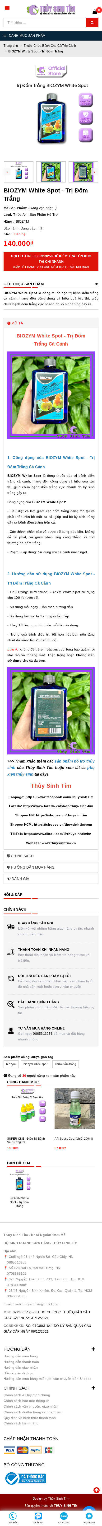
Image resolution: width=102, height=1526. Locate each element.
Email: (9, 1304)
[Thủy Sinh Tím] (51, 9)
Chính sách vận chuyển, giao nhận (31, 1406)
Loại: (8, 214)
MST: (8, 1312)
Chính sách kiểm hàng (21, 1423)
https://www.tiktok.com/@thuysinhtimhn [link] (57, 834)
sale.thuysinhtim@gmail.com (37, 1304)
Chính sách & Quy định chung (27, 1395)
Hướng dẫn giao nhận (21, 1367)
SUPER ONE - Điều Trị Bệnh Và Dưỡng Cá (26, 1140)
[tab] (51, 323)
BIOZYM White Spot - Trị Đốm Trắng (19, 1202)
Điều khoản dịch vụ (18, 1373)
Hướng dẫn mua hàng (21, 1356)
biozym (11, 1064)
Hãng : (9, 221)
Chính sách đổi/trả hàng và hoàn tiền (32, 1412)
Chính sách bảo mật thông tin (27, 1401)
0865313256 (43, 1033)
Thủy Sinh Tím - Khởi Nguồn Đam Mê (34, 1235)
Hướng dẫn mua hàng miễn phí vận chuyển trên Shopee (48, 1379)
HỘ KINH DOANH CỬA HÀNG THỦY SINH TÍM (40, 1243)
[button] (51, 323)
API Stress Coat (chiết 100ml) (74, 1138)
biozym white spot (35, 1064)
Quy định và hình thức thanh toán (30, 1418)
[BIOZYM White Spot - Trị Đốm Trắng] (19, 1181)
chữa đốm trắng (65, 1064)
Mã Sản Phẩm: (15, 208)
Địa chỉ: (10, 1251)
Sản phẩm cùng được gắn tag (29, 1057)
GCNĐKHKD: (14, 1326)
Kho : (8, 234)
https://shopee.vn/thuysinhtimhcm (63, 824)
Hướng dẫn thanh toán (21, 1362)
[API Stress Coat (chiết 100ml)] (75, 1108)
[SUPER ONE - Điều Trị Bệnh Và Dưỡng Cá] (27, 1108)
